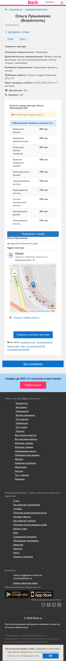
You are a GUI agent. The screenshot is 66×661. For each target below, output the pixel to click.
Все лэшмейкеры (33, 364)
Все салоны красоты (25, 435)
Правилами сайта (31, 656)
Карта (16, 552)
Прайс (10, 39)
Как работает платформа (26, 504)
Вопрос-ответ (20, 528)
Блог (15, 532)
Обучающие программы (26, 540)
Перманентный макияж (27, 455)
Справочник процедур (25, 536)
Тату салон (21, 427)
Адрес (23, 39)
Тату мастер (22, 419)
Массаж (19, 471)
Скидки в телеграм (23, 556)
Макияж (19, 459)
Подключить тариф (33, 234)
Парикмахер (22, 411)
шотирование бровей (18, 349)
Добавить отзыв (19, 32)
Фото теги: (13, 342)
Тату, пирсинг (22, 475)
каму (22, 346)
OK (51, 655)
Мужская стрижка (24, 443)
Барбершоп (22, 423)
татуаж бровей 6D (35, 346)
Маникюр (20, 479)
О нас (16, 500)
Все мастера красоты (26, 439)
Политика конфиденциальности (30, 512)
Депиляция (21, 467)
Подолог (20, 431)
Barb (33, 2)
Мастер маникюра (25, 415)
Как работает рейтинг (24, 520)
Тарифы (17, 508)
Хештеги (17, 548)
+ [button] (15, 269)
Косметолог (22, 403)
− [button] (15, 273)
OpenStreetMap (43, 311)
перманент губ (27, 342)
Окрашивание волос (25, 451)
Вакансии (18, 544)
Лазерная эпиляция (25, 463)
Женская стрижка (24, 447)
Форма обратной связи (25, 583)
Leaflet (31, 311)
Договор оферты (22, 516)
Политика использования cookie (30, 524)
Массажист (21, 407)
